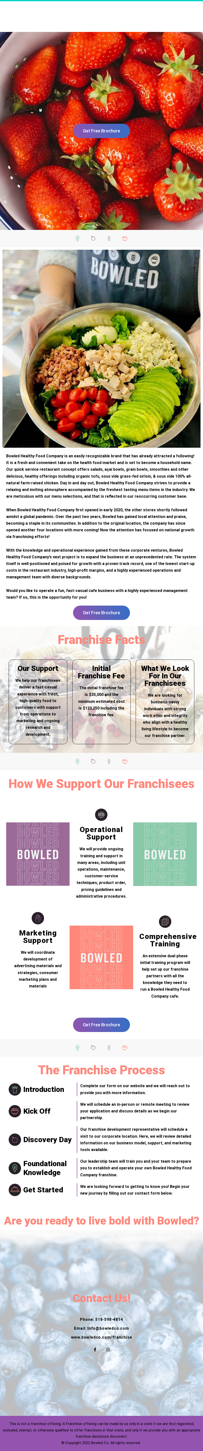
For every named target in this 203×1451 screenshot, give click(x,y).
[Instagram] (108, 1349)
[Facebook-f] (95, 1349)
